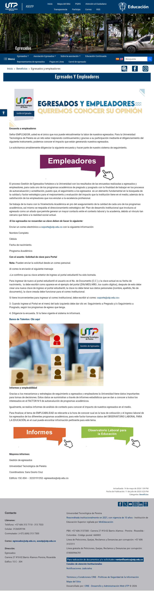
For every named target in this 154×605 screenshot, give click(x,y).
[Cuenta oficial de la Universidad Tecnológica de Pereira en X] (125, 504)
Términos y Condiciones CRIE (81, 577)
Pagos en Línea (56, 62)
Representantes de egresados (31, 62)
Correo (88, 9)
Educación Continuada (95, 56)
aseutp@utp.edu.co (46, 541)
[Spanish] (117, 59)
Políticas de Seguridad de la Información (118, 577)
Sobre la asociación (70, 56)
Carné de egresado (77, 62)
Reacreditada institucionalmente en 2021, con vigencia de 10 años (99, 517)
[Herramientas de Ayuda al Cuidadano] (145, 504)
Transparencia (60, 9)
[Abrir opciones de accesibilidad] (3, 113)
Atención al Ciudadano (95, 4)
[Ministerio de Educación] (133, 6)
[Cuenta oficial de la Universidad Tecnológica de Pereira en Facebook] (120, 504)
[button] (149, 18)
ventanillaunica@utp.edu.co (129, 559)
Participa (76, 9)
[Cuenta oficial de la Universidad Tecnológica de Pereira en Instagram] (135, 504)
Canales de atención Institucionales (84, 564)
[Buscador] (149, 59)
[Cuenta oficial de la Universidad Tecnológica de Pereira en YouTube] (130, 504)
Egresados (22, 56)
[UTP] (11, 7)
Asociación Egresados (44, 56)
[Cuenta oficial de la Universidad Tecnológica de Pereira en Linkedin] (140, 504)
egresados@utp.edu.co (24, 541)
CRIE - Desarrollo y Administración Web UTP (107, 586)
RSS (98, 9)
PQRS (78, 4)
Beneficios (21, 68)
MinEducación (106, 522)
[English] (121, 59)
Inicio (50, 4)
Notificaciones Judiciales (79, 568)
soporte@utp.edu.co (51, 227)
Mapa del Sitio (63, 4)
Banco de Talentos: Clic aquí (24, 319)
